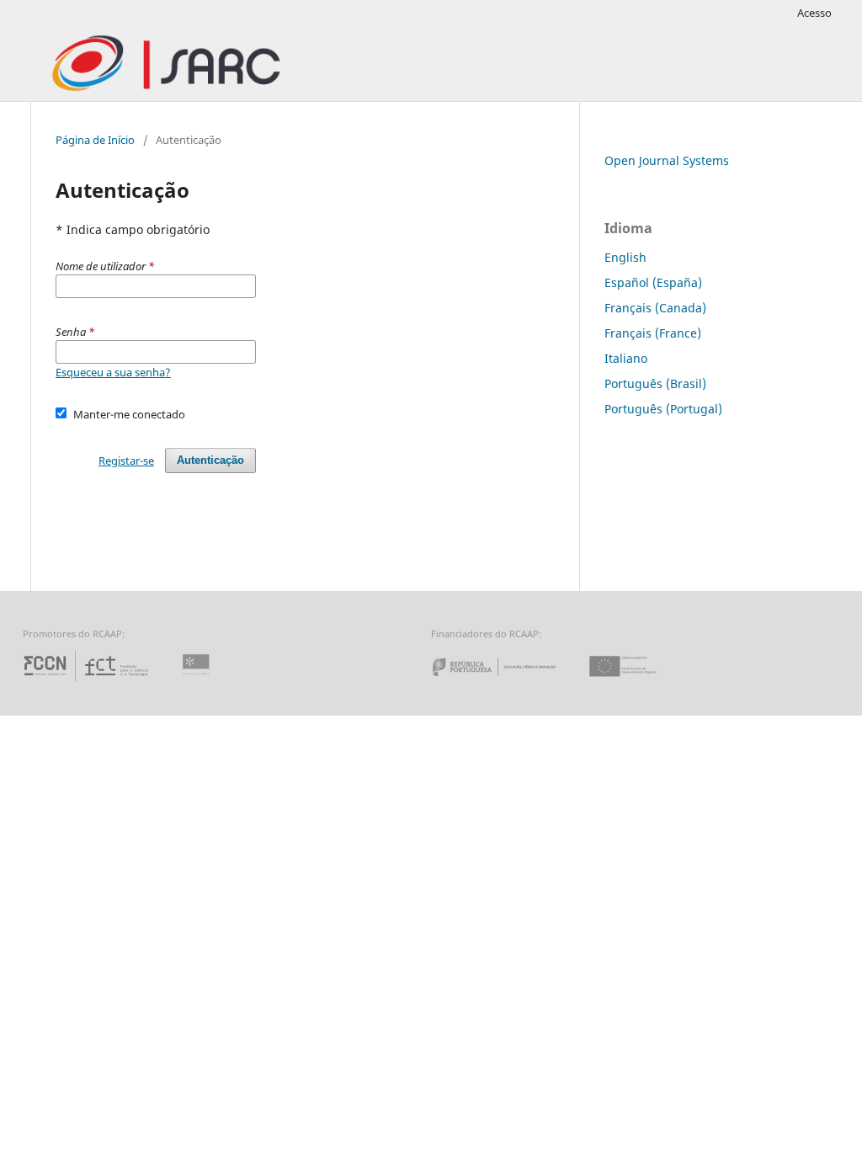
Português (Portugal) (663, 409)
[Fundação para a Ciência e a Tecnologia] (88, 681)
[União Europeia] (637, 681)
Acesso (814, 12)
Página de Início (95, 139)
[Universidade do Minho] (199, 681)
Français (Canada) (655, 308)
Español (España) (653, 282)
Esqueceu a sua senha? (113, 372)
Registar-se (126, 460)
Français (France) (652, 333)
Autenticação (210, 460)
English (625, 257)
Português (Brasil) (655, 383)
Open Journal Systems (666, 160)
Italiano (625, 358)
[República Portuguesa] (507, 681)
